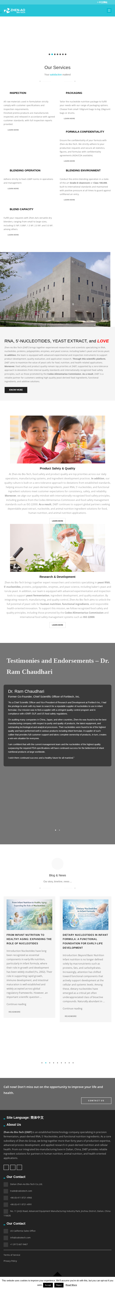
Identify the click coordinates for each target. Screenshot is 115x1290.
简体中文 (37, 1117)
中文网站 (103, 2)
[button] (49, 54)
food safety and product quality (50, 474)
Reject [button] (59, 1285)
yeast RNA (69, 487)
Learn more (13, 130)
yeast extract (29, 508)
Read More (71, 1285)
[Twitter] (78, 2)
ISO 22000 (32, 504)
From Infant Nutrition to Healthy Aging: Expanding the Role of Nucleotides (29, 939)
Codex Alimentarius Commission (64, 373)
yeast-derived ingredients (47, 487)
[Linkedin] (88, 2)
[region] (57, 34)
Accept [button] (48, 1285)
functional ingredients (75, 604)
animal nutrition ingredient (71, 508)
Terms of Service (12, 1254)
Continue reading (16, 1004)
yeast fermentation (37, 595)
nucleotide (43, 508)
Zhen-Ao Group (27, 1140)
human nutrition (50, 604)
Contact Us (96, 1101)
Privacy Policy (10, 1260)
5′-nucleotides (84, 487)
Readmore (14, 1012)
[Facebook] (83, 2)
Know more (16, 390)
